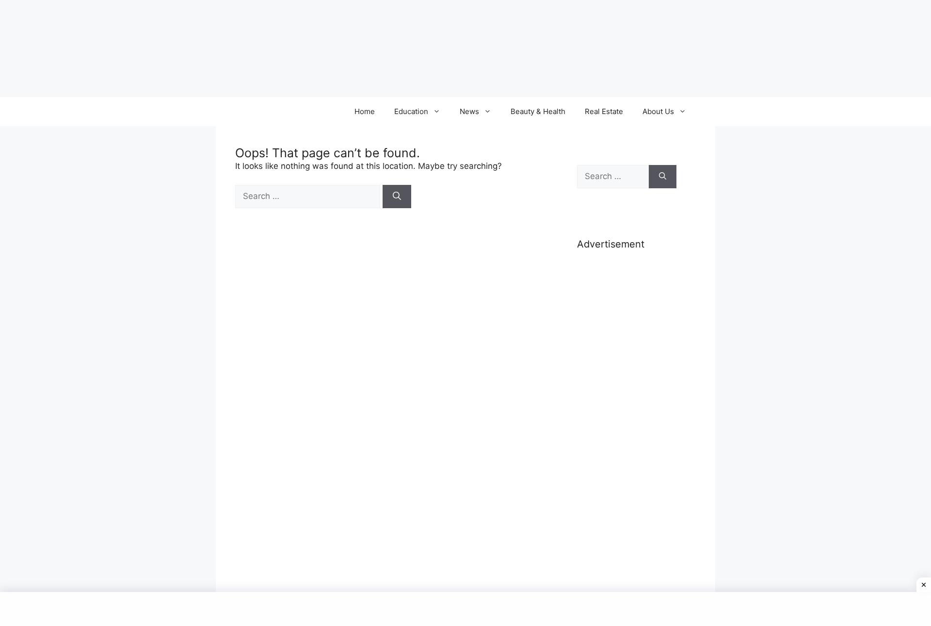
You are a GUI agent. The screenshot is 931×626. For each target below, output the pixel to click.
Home (364, 111)
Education (411, 111)
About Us (658, 111)
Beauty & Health (538, 111)
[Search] (397, 196)
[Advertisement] (626, 411)
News (469, 111)
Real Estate (604, 111)
